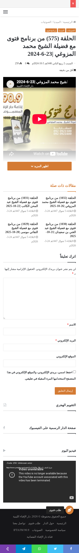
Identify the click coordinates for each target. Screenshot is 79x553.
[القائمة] (5, 12)
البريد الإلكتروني (65, 340)
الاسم (71, 324)
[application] (39, 482)
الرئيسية (68, 22)
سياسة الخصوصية (55, 530)
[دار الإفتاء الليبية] (61, 12)
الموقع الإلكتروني (66, 356)
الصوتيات (46, 22)
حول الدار (48, 523)
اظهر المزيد (40, 166)
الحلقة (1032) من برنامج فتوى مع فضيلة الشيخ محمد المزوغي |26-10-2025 (59, 202)
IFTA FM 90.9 (21, 530)
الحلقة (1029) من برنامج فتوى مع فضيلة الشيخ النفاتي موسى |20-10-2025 (21, 228)
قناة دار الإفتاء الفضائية (39, 536)
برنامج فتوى (51, 30)
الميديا (57, 22)
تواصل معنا (19, 523)
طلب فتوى (55, 510)
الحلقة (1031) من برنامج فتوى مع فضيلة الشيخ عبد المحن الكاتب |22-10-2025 (22, 202)
